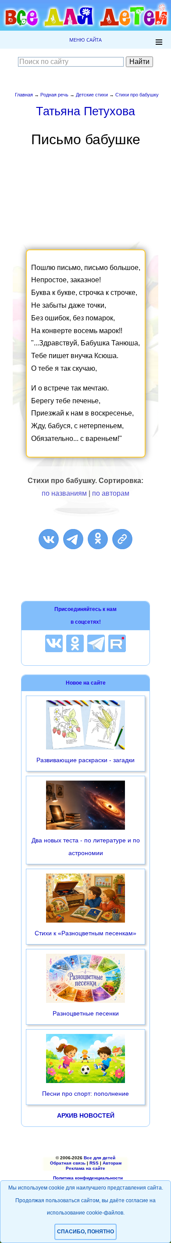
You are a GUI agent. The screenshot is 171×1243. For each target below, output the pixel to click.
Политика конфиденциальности (88, 1178)
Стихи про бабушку (137, 94)
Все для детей (99, 1157)
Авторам (112, 1163)
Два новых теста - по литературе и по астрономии (86, 846)
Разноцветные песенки (86, 1013)
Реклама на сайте (85, 1168)
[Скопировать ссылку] (122, 539)
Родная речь (54, 94)
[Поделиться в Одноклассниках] (98, 539)
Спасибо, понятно (85, 1232)
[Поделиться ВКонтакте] (49, 539)
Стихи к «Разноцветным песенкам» (85, 933)
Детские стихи (92, 94)
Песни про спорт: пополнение (85, 1093)
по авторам (110, 493)
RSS (94, 1163)
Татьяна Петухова (85, 111)
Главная (24, 94)
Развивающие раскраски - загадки (85, 760)
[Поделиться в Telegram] (73, 539)
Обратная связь (68, 1163)
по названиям (64, 493)
